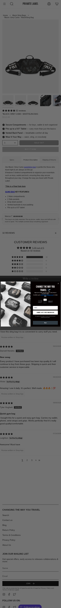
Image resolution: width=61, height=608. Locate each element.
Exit (45, 322)
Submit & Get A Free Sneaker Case (45, 312)
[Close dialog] (58, 283)
